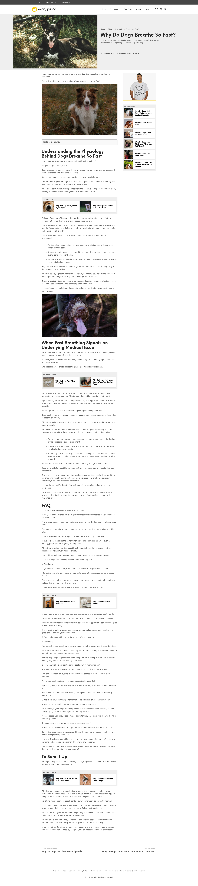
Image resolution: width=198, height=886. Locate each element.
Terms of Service (110, 871)
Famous (138, 9)
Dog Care (128, 9)
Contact (39, 2)
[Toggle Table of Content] (113, 142)
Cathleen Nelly (109, 53)
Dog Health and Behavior (129, 53)
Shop (104, 9)
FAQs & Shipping (51, 2)
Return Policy (96, 871)
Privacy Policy (83, 871)
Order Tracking (65, 2)
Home (103, 29)
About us (56, 871)
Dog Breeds (114, 9)
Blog (110, 29)
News (147, 9)
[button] (156, 9)
